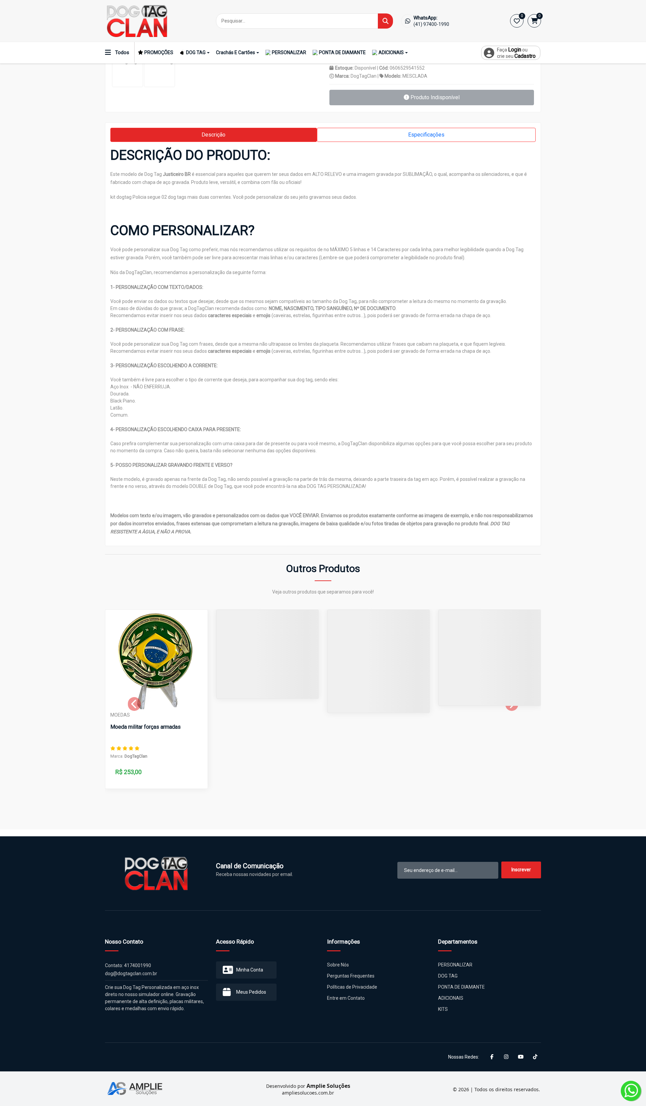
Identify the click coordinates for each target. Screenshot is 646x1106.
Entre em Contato (346, 998)
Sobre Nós (338, 964)
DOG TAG (196, 52)
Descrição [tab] (213, 134)
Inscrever (521, 869)
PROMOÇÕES (158, 52)
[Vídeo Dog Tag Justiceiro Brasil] (159, 71)
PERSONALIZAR (289, 52)
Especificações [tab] (426, 134)
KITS (443, 1009)
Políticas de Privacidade (352, 987)
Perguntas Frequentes (350, 976)
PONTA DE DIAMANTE (342, 52)
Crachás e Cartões (235, 52)
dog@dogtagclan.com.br (131, 973)
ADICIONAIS (391, 52)
